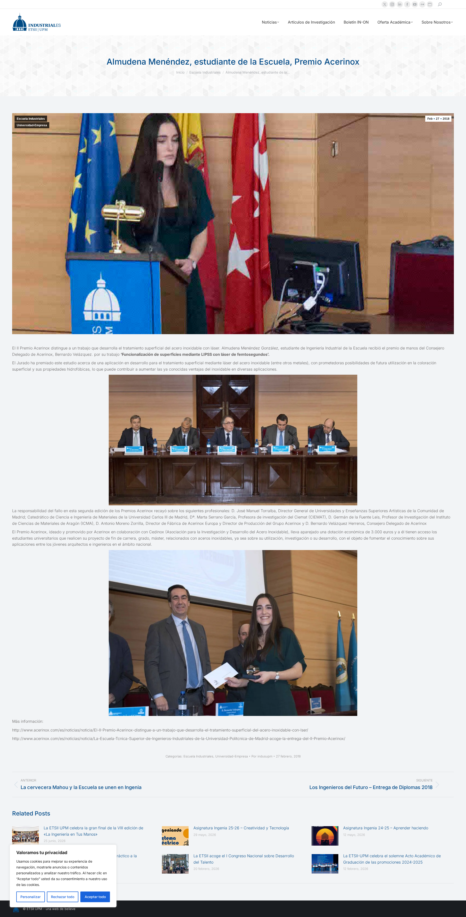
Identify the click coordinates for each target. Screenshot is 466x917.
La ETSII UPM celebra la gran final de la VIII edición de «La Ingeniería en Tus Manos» (93, 831)
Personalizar (30, 897)
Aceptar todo (95, 897)
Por (261, 756)
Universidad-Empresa (32, 125)
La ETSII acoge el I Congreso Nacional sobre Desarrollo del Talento (243, 859)
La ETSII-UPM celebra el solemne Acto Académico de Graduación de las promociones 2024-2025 (392, 859)
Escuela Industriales (31, 118)
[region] (63, 876)
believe (70, 909)
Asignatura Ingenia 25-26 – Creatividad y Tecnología (241, 827)
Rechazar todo (62, 897)
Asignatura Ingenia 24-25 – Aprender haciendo (385, 827)
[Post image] (25, 836)
